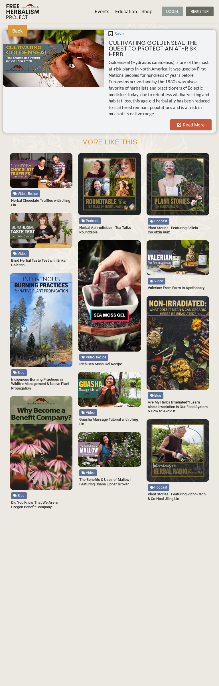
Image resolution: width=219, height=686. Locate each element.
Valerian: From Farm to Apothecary (176, 288)
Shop (147, 11)
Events (102, 11)
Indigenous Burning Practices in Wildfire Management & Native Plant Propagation (40, 383)
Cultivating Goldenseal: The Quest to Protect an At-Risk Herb (153, 48)
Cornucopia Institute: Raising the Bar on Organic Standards (108, 600)
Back (17, 31)
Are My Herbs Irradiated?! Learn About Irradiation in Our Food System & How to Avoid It (178, 406)
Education (126, 11)
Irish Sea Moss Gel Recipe (100, 364)
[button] (63, 158)
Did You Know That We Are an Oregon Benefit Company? (35, 504)
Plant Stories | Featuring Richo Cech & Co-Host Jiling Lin (177, 496)
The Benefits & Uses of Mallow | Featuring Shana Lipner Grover (105, 481)
